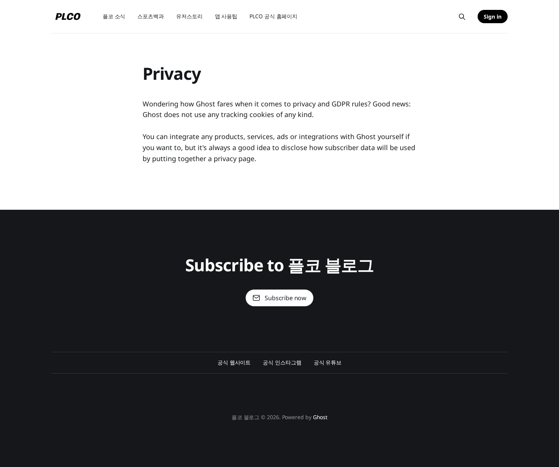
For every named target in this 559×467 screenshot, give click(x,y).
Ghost (320, 417)
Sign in (493, 16)
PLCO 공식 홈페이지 (273, 16)
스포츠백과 (150, 16)
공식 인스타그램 (282, 362)
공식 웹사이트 (234, 362)
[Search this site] (462, 16)
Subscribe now (285, 298)
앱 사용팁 (226, 16)
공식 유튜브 (328, 362)
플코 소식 (114, 16)
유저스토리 (189, 16)
